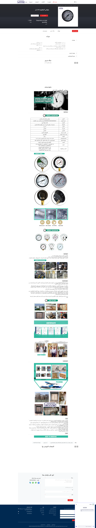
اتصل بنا (43, 514)
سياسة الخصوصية (43, 524)
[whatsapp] (36, 483)
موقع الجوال (48, 524)
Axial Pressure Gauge (36, 442)
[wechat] (33, 483)
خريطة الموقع (53, 524)
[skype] (30, 483)
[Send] (76, 526)
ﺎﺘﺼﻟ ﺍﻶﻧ (70, 500)
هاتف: (72, 494)
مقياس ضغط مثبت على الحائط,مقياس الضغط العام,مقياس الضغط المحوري (61, 442)
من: (72, 489)
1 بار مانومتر (45, 442)
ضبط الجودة (42, 512)
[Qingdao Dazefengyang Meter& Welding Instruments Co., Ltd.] (21, 1)
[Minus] (76, 504)
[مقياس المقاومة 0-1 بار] (68, 16)
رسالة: (72, 477)
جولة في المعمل (42, 510)
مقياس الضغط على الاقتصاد (68, 5)
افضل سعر (44, 15)
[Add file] (93, 526)
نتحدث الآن (35, 15)
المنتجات (74, 5)
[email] (39, 483)
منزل (77, 5)
